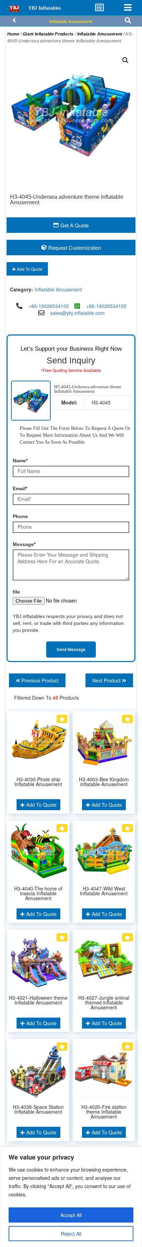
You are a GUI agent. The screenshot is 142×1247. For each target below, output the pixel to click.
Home (13, 34)
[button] (125, 60)
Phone (20, 516)
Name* (20, 460)
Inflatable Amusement (70, 21)
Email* (20, 488)
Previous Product (39, 680)
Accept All (71, 1215)
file (16, 592)
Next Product (107, 680)
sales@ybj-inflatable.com (77, 312)
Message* (24, 544)
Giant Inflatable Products (48, 34)
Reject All (71, 1233)
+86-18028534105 (49, 305)
